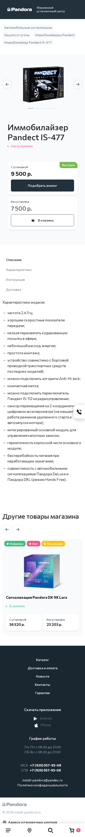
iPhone (45, 725)
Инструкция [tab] (15, 279)
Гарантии (42, 693)
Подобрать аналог (42, 185)
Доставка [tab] (13, 289)
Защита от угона (16, 35)
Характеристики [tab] (18, 270)
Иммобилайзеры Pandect (54, 35)
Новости (42, 676)
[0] (72, 830)
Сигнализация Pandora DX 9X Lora (36, 597)
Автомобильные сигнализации (28, 27)
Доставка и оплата (43, 668)
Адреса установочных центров (32, 822)
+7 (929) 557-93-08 (45, 765)
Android (45, 718)
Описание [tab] (14, 260)
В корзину (46, 220)
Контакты (42, 684)
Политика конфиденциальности (42, 785)
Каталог (42, 660)
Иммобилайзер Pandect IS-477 (28, 42)
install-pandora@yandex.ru (42, 780)
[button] (8, 830)
